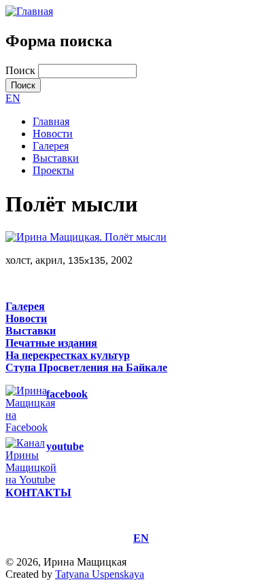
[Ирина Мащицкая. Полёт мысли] (86, 237)
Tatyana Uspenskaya (99, 574)
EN (12, 98)
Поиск (21, 70)
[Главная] (29, 11)
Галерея (51, 146)
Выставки (56, 158)
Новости (53, 133)
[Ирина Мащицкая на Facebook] (40, 427)
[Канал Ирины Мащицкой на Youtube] (41, 479)
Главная (51, 121)
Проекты (53, 170)
